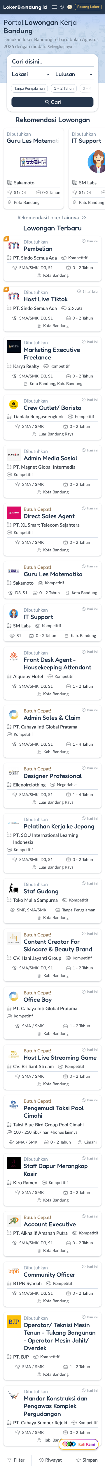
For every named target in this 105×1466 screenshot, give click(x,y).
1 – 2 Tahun (64, 88)
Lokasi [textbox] (20, 74)
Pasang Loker (88, 6)
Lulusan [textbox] (65, 74)
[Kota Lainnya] (62, 7)
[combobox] (30, 74)
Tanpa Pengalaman (29, 88)
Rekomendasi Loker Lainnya (48, 217)
